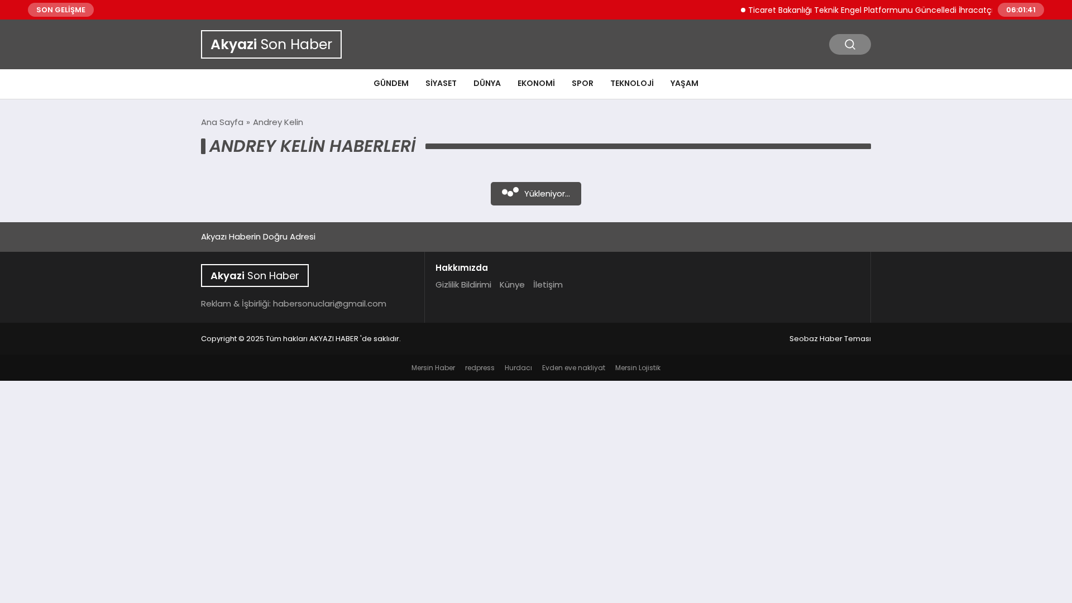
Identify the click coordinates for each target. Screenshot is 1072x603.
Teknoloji (632, 83)
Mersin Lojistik (638, 367)
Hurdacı (518, 367)
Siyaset (441, 83)
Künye (512, 284)
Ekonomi (536, 83)
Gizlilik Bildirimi (463, 284)
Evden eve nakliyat (573, 367)
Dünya (487, 83)
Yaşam (684, 83)
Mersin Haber (433, 367)
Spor (583, 83)
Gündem (391, 83)
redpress (480, 367)
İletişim (548, 284)
